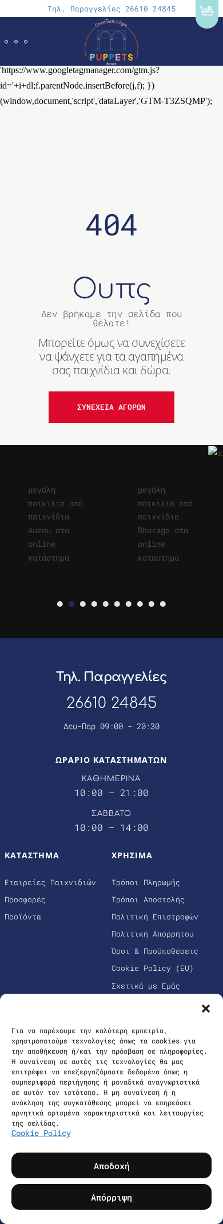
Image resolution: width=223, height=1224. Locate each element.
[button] (206, 1008)
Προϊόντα (23, 916)
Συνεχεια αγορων (111, 407)
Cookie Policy (41, 1132)
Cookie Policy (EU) (153, 968)
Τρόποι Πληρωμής (146, 882)
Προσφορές (25, 899)
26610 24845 (111, 703)
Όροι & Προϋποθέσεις (155, 951)
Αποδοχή (112, 1165)
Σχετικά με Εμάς (146, 986)
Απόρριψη (111, 1197)
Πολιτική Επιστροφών (155, 916)
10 (163, 604)
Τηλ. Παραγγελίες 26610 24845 (111, 8)
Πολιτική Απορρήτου (153, 934)
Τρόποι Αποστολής (148, 899)
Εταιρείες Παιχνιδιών (50, 882)
